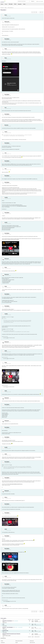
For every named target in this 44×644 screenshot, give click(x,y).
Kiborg (6, 497)
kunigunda (36, 633)
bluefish (4, 621)
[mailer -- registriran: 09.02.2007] (3, 351)
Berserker (6, 125)
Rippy (6, 57)
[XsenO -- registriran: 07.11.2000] (3, 132)
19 (21, 627)
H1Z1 (3, 624)
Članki (15, 4)
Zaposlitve (19, 4)
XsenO (6, 131)
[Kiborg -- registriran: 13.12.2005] (3, 498)
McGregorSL (7, 21)
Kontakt (16, 642)
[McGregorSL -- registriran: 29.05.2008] (3, 22)
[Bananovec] (3, 259)
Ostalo (24, 4)
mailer (6, 350)
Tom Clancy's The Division (7, 620)
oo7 (35, 624)
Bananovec (7, 258)
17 (19, 627)
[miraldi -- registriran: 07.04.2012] (3, 223)
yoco (5, 107)
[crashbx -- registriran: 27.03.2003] (3, 198)
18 (20, 627)
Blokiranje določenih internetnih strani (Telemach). (11, 633)
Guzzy (6, 15)
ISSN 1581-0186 (32, 642)
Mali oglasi (10, 4)
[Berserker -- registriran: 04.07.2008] (3, 125)
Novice (2, 4)
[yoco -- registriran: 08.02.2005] (3, 108)
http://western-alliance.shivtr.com (22, 205)
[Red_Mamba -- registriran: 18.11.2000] (3, 39)
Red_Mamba (7, 38)
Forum (6, 4)
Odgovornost (32, 640)
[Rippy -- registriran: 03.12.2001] (3, 58)
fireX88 (6, 447)
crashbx (6, 197)
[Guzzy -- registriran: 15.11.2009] (3, 15)
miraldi (6, 222)
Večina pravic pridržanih (18, 640)
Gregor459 (36, 620)
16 (18, 627)
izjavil (12, 316)
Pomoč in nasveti (7, 635)
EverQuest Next (5, 630)
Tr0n (3, 631)
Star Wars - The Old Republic (8, 627)
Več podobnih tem (3, 638)
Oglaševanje (3, 642)
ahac (35, 627)
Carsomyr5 (4, 634)
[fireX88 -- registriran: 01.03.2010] (3, 448)
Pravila (2, 640)
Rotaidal (4, 628)
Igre (5, 622)
